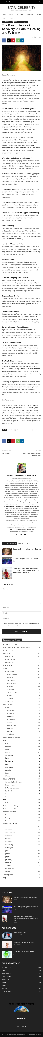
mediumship (9, 845)
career (7, 749)
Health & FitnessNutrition (11, 737)
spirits (9, 866)
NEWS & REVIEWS (9, 779)
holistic (7, 707)
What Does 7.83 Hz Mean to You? (24, 952)
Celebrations (9, 656)
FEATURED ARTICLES (10, 665)
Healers (7, 815)
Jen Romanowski (19, 430)
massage (10, 731)
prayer (7, 857)
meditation (8, 842)
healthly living (11, 725)
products (10, 695)
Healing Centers (10, 818)
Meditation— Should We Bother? (24, 942)
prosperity (8, 860)
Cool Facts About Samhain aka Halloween (32, 454)
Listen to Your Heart (20, 932)
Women (7, 776)
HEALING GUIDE (8, 704)
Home (4, 19)
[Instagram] (6, 2)
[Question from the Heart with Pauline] (7, 551)
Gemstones (9, 755)
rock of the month (9, 803)
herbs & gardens (12, 683)
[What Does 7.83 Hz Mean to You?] (7, 954)
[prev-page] (3, 578)
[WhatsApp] (18, 40)
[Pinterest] (13, 40)
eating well (10, 677)
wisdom (7, 872)
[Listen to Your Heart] (7, 935)
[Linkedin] (22, 40)
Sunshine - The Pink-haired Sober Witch (15, 36)
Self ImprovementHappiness (20, 22)
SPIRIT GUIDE (9, 701)
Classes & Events (10, 659)
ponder (7, 854)
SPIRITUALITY (7, 824)
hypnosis (10, 728)
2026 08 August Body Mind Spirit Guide (26, 907)
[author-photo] (21, 472)
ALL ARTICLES (11, 19)
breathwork (11, 719)
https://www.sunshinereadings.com (21, 478)
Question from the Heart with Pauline (27, 549)
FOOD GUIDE (9, 671)
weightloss (10, 734)
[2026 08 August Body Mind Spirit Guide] (7, 560)
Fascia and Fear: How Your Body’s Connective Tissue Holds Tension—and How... (26, 918)
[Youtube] (25, 534)
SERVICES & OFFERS (9, 812)
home (7, 758)
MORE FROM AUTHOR (25, 544)
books (12, 698)
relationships (9, 767)
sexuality (8, 770)
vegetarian (10, 689)
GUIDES (5, 668)
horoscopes (9, 761)
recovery (29, 430)
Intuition (8, 839)
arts (6, 743)
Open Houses (9, 662)
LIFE (12, 22)
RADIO (5, 800)
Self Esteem (6, 453)
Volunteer (8, 797)
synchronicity (9, 869)
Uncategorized (8, 875)
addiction (10, 430)
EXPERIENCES (7, 653)
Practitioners (9, 821)
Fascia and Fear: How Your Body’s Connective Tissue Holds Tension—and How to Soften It (26, 570)
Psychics (8, 863)
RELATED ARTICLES (9, 544)
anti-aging (10, 713)
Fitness (9, 722)
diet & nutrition (12, 674)
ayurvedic (10, 716)
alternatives (11, 710)
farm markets (11, 680)
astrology (8, 746)
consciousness (10, 833)
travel (7, 773)
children (7, 752)
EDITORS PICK (8, 650)
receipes (10, 686)
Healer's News (10, 785)
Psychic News (9, 791)
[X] (10, 2)
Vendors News (10, 794)
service (36, 430)
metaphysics (9, 848)
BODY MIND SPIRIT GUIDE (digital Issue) (16, 647)
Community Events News (13, 782)
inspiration (8, 836)
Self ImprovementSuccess (11, 809)
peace (7, 851)
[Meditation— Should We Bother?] (7, 944)
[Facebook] (2, 2)
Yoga (4, 878)
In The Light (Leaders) (12, 788)
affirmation (8, 827)
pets (6, 764)
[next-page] (6, 578)
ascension (8, 830)
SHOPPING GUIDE (11, 692)
